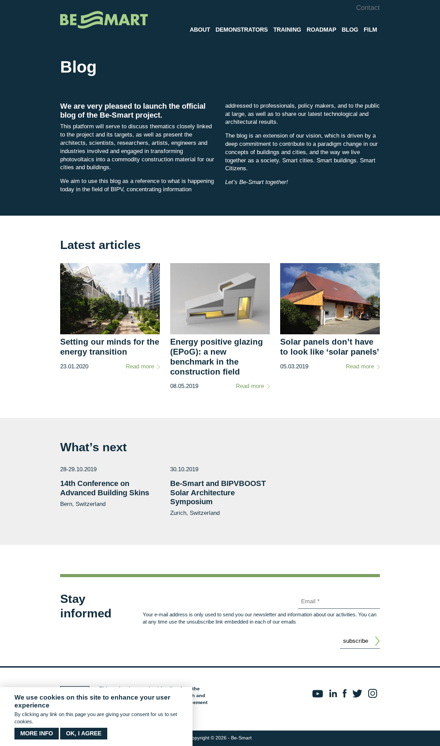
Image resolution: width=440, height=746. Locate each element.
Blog (350, 29)
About (200, 29)
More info (36, 733)
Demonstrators (242, 29)
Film (370, 29)
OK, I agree (83, 733)
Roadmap (321, 29)
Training (287, 29)
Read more (140, 366)
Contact (368, 7)
